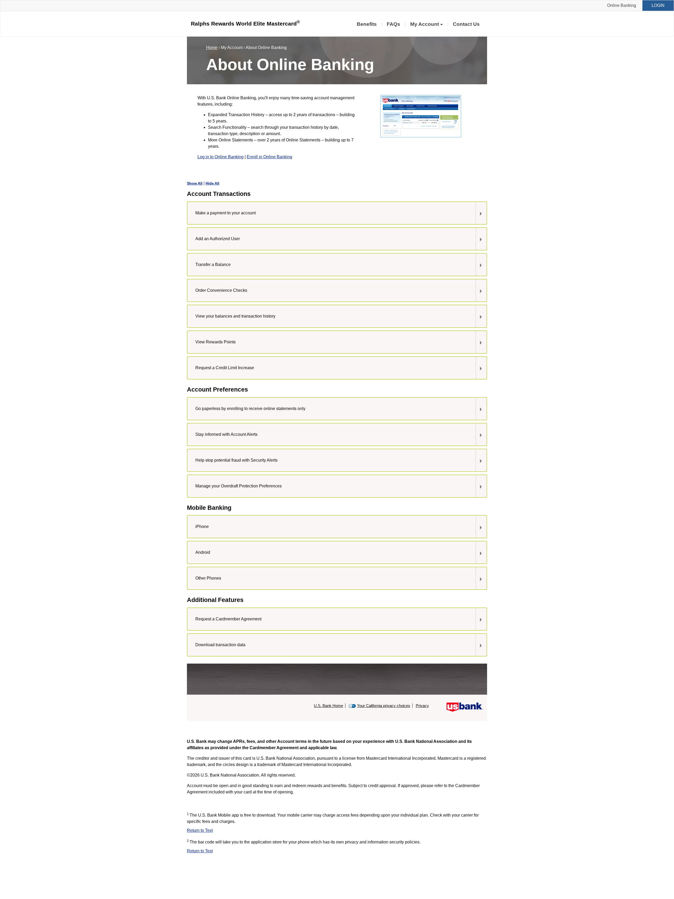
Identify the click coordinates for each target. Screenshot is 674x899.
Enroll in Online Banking (269, 157)
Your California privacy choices (383, 705)
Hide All (212, 183)
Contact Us (466, 24)
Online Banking (621, 5)
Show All (194, 183)
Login (658, 5)
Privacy (422, 705)
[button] (329, 213)
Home (211, 47)
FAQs (393, 24)
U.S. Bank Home (328, 705)
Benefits (367, 24)
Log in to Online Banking (220, 157)
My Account (424, 24)
